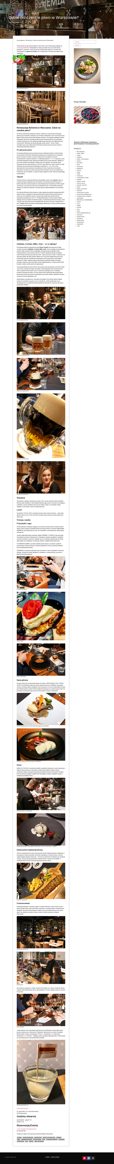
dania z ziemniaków (83, 159)
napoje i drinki (81, 181)
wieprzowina (80, 216)
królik (78, 174)
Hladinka (58, 1137)
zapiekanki (80, 224)
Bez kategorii (81, 151)
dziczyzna (80, 166)
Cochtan (19, 1137)
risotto (79, 201)
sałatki (79, 205)
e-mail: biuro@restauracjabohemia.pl (26, 1129)
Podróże (57, 59)
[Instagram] (93, 1158)
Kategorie (36, 59)
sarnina (79, 207)
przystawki (80, 198)
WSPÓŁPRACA (55, 1157)
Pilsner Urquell (37, 1139)
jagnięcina (80, 168)
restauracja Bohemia (51, 1139)
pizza (78, 187)
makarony (80, 176)
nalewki (79, 179)
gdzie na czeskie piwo (49, 1137)
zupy (78, 226)
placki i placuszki (82, 189)
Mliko (18, 1139)
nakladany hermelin (26, 1139)
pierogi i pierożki (82, 185)
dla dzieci (80, 163)
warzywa (79, 214)
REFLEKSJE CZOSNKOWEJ (83, 59)
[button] (100, 59)
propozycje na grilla (83, 192)
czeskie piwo (38, 1137)
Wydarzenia (47, 59)
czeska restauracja (28, 1137)
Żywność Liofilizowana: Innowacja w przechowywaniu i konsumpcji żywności (86, 143)
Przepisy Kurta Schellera (84, 196)
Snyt (26, 1141)
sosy (78, 209)
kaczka (79, 170)
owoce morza (81, 183)
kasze (78, 172)
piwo (43, 1139)
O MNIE (47, 1157)
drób (78, 164)
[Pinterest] (84, 1158)
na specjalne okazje (82, 177)
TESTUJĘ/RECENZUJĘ (83, 213)
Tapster (31, 1141)
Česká (52, 1034)
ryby (78, 203)
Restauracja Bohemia (22, 1108)
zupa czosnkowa (39, 1141)
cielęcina (79, 157)
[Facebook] (89, 1158)
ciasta (78, 155)
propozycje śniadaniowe (84, 194)
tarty (78, 211)
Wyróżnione (80, 222)
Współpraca (68, 59)
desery (79, 161)
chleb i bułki (80, 153)
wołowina (80, 218)
